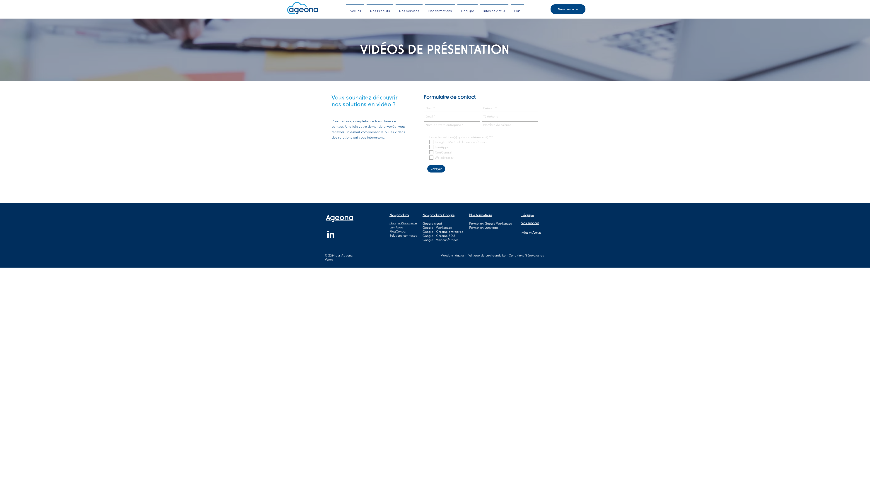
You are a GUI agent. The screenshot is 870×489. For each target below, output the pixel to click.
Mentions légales (452, 255)
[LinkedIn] (330, 234)
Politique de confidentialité (486, 255)
